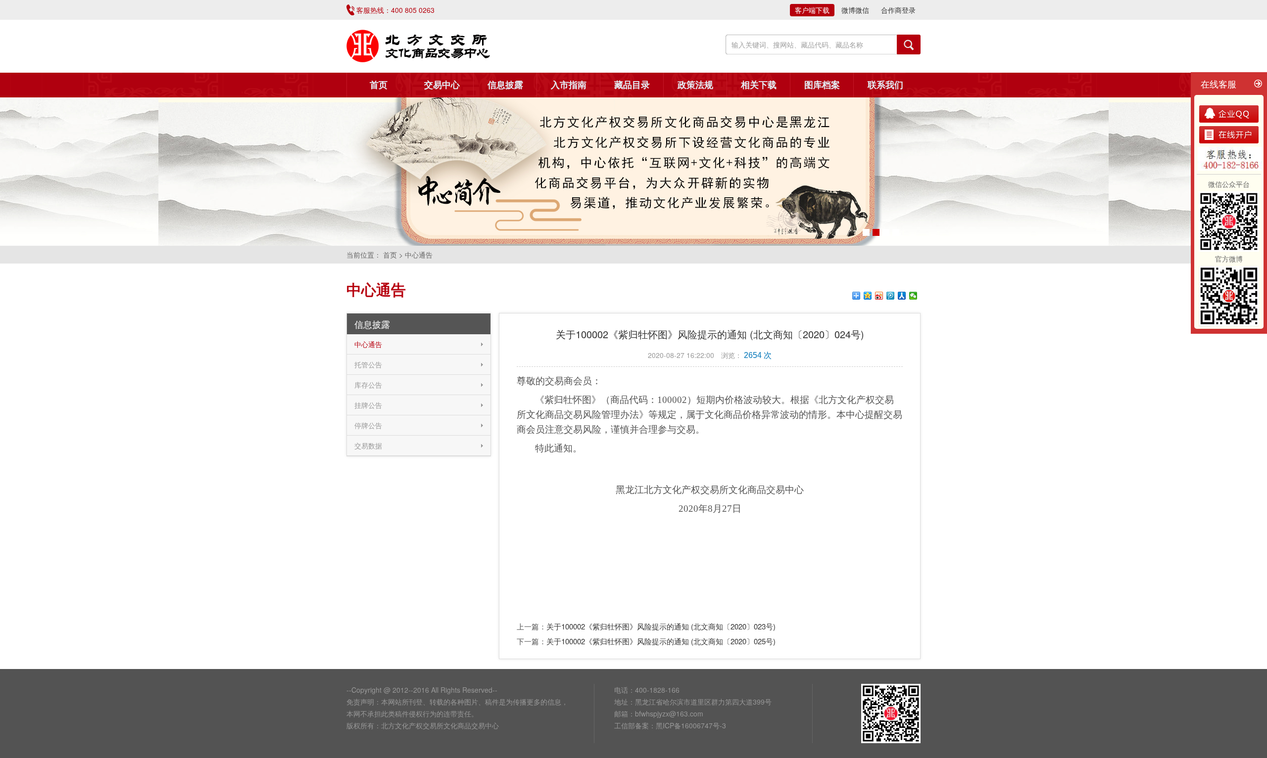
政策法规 (695, 85)
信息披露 (505, 85)
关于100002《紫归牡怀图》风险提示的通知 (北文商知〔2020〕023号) (661, 626)
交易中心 (442, 85)
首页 (379, 85)
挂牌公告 (368, 405)
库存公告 (368, 385)
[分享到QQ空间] (868, 296)
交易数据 (368, 445)
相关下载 (759, 85)
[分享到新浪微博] (879, 296)
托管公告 (368, 364)
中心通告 (368, 344)
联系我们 (885, 85)
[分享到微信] (913, 296)
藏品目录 (632, 85)
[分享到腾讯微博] (890, 296)
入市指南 (568, 85)
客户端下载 (812, 10)
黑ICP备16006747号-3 (691, 725)
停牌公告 (368, 425)
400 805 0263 (413, 10)
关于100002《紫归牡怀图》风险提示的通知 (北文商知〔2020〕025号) (661, 641)
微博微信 (855, 10)
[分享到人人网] (902, 296)
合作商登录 (898, 10)
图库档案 (822, 85)
